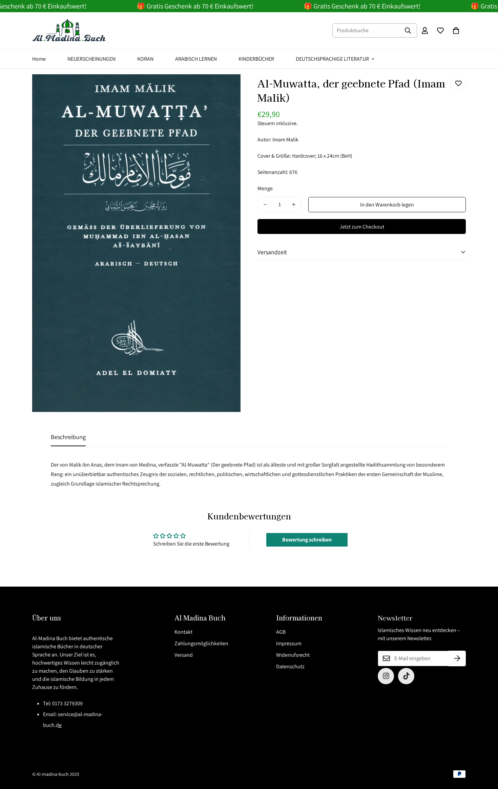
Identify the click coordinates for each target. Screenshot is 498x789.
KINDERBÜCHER (256, 58)
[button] (456, 30)
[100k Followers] (386, 676)
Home (39, 58)
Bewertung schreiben (307, 539)
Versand (183, 654)
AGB (281, 631)
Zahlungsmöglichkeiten (201, 643)
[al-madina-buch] (69, 30)
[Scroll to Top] (485, 752)
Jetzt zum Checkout (361, 226)
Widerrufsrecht (293, 654)
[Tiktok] (406, 676)
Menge (265, 188)
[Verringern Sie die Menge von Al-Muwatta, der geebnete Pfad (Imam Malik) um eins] (265, 204)
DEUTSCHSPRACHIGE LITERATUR (332, 58)
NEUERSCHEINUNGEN (91, 58)
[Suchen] (408, 30)
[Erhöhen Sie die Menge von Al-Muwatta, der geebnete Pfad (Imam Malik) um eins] (293, 204)
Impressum (289, 643)
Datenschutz (290, 666)
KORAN (145, 58)
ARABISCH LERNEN (196, 58)
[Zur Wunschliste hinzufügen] (458, 83)
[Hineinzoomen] (226, 88)
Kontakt (183, 631)
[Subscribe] (457, 658)
